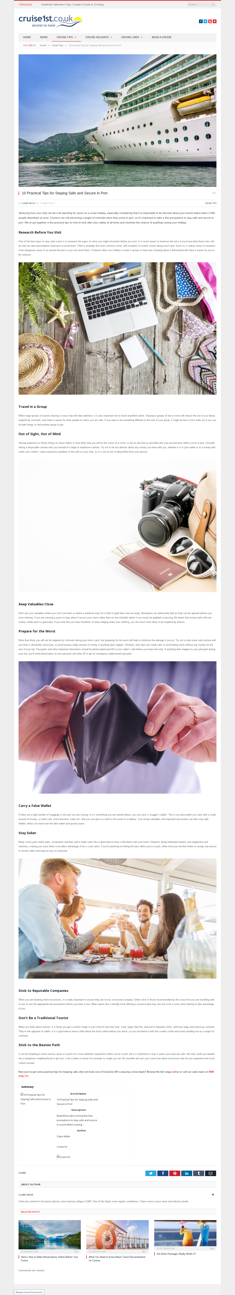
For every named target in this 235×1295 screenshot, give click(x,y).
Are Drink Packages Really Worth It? (176, 1253)
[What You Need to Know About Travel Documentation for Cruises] (117, 1236)
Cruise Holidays (97, 37)
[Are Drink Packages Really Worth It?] (185, 1235)
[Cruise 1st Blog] (51, 21)
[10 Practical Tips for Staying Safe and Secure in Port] (117, 121)
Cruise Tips (65, 37)
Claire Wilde (28, 203)
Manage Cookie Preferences (29, 1292)
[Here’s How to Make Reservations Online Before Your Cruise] (50, 1236)
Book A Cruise (161, 37)
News (44, 37)
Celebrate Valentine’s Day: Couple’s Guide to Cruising (72, 4)
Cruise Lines (130, 37)
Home (27, 37)
